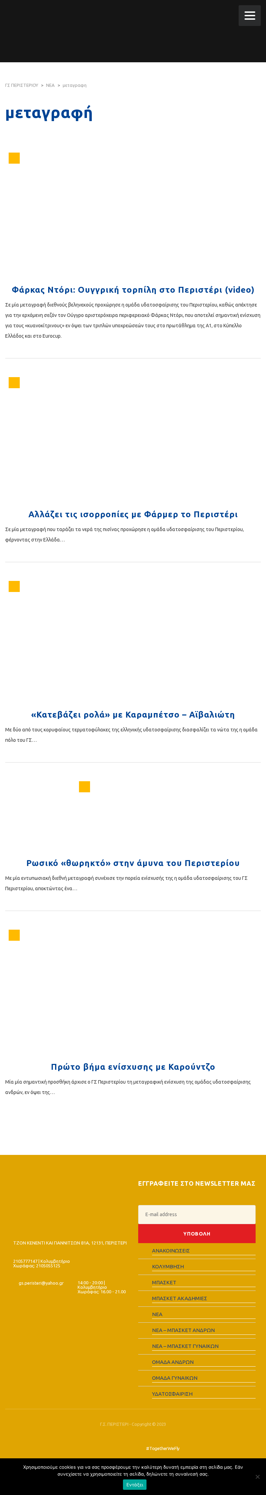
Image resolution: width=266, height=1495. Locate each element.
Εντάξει (134, 1484)
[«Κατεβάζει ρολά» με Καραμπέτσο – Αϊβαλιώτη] (133, 641)
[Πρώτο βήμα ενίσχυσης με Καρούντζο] (133, 992)
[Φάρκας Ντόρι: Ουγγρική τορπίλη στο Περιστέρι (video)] (133, 215)
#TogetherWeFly (162, 1448)
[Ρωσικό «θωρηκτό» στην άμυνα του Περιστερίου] (133, 816)
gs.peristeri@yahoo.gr (41, 1282)
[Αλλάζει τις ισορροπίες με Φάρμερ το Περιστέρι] (133, 439)
